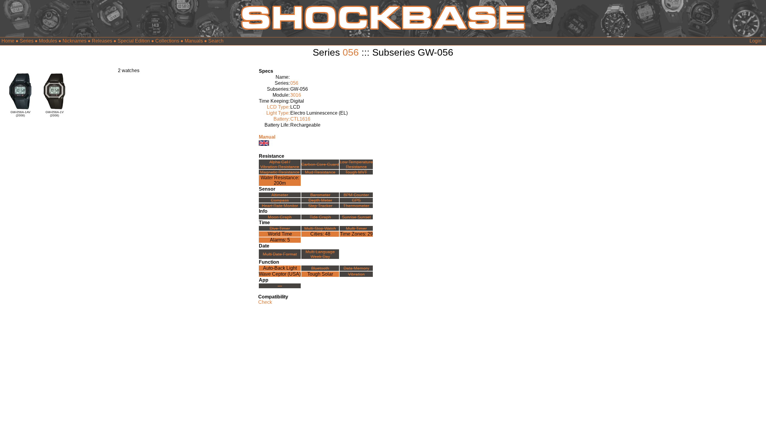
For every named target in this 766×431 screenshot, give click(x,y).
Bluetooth (320, 268)
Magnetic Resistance (280, 172)
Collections (167, 40)
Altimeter (279, 194)
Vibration (356, 274)
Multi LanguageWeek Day (320, 254)
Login (756, 40)
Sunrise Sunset (356, 217)
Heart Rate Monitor (280, 205)
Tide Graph (320, 217)
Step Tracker (320, 205)
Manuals (194, 40)
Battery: (281, 119)
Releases (102, 40)
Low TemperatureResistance (356, 164)
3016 (295, 95)
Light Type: (278, 113)
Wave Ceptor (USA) (280, 274)
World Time (280, 233)
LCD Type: (278, 107)
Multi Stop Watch (320, 228)
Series (27, 40)
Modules (48, 40)
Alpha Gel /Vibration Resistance (279, 164)
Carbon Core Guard (320, 164)
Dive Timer (280, 228)
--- (280, 285)
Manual (267, 136)
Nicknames (74, 40)
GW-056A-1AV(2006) (20, 113)
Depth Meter (320, 200)
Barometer (320, 194)
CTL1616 (300, 119)
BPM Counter (356, 194)
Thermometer (356, 205)
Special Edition (134, 40)
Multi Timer (356, 228)
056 (351, 52)
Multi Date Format (280, 254)
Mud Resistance (320, 172)
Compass (280, 200)
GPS (356, 200)
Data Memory (356, 268)
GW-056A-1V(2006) (54, 113)
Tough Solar (320, 274)
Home (7, 40)
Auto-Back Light (280, 268)
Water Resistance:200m (280, 180)
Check (265, 302)
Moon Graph (280, 217)
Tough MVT (356, 172)
